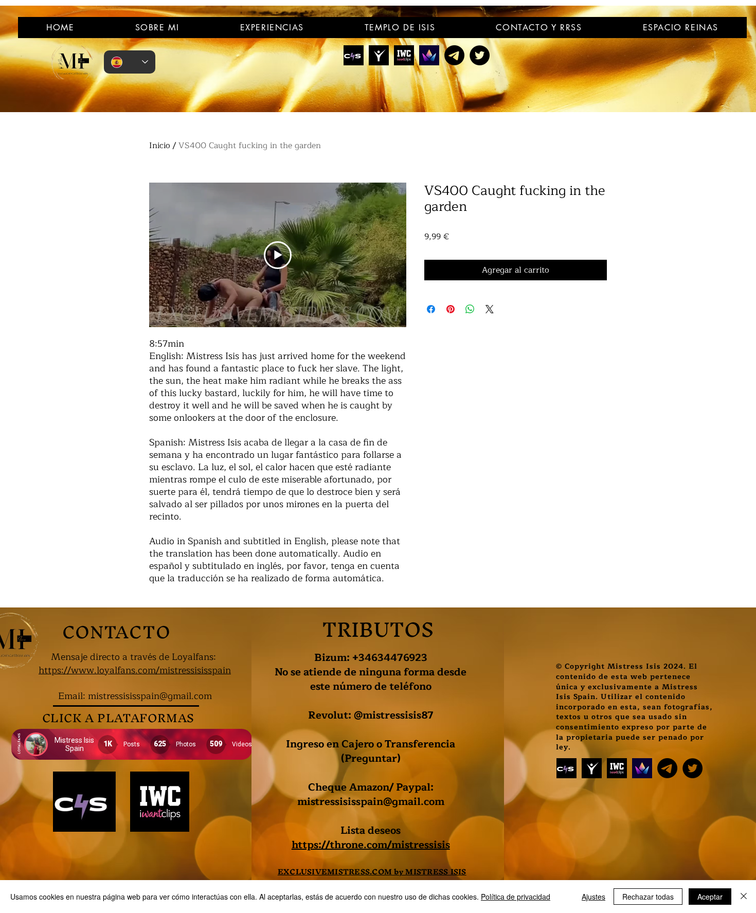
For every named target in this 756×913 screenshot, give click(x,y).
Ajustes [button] (593, 896)
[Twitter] (480, 55)
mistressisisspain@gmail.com (150, 696)
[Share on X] (489, 309)
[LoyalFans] (379, 55)
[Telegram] (454, 55)
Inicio (159, 145)
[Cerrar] (743, 896)
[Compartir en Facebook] (431, 309)
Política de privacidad (515, 896)
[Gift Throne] (429, 55)
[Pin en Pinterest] (450, 309)
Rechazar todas (648, 896)
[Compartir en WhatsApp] (470, 309)
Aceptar (710, 896)
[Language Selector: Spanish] (129, 62)
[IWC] (404, 55)
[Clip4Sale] (354, 55)
